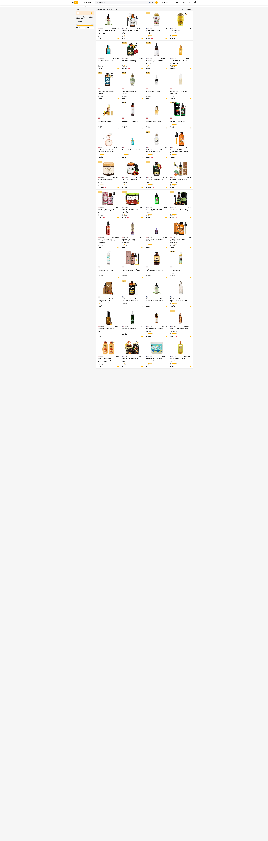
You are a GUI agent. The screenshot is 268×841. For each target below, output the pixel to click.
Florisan (117, 88)
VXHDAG (189, 118)
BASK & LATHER (164, 58)
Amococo (117, 326)
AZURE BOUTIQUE (139, 177)
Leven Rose (116, 207)
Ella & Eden (140, 58)
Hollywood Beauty (187, 356)
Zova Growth (116, 177)
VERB (166, 88)
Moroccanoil (116, 58)
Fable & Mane (164, 326)
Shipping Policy (79, 18)
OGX (166, 28)
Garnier (117, 356)
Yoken (190, 237)
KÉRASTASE (164, 118)
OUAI (190, 88)
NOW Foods (188, 267)
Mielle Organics (115, 28)
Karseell (117, 118)
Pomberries (188, 147)
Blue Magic (164, 356)
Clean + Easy (116, 267)
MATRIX (165, 207)
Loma (142, 326)
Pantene (141, 237)
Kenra (190, 296)
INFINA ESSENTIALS (139, 296)
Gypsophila (116, 296)
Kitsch (141, 267)
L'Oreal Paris (188, 58)
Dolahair (189, 207)
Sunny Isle (165, 267)
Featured (189, 9)
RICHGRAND (140, 207)
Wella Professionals (187, 326)
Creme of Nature (115, 237)
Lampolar (189, 177)
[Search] (156, 2)
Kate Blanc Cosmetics (139, 28)
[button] (166, 2)
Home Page (79, 6)
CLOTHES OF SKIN (139, 356)
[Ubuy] (75, 2)
